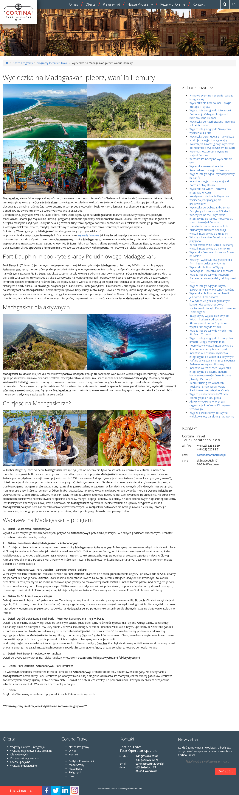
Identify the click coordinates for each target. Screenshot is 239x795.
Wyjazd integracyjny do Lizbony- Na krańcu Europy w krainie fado (211, 340)
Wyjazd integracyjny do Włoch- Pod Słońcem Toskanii (211, 332)
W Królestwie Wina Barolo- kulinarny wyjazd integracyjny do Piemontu (211, 246)
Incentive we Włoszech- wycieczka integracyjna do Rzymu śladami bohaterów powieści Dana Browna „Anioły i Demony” (211, 373)
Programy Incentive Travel (52, 63)
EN (234, 4)
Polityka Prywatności (81, 761)
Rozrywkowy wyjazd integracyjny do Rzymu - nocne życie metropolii (211, 347)
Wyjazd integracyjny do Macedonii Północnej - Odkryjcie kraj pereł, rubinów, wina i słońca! (210, 114)
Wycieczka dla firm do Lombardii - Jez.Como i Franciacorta (210, 295)
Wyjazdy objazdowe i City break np (31, 750)
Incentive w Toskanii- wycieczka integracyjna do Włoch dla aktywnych (212, 354)
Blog (71, 776)
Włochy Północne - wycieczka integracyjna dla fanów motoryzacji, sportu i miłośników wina (211, 218)
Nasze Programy (140, 4)
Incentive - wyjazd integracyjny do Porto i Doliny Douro (210, 183)
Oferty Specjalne (20, 762)
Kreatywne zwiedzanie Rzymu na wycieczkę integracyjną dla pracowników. (209, 199)
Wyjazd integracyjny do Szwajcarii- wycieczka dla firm (210, 131)
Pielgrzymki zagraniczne (24, 758)
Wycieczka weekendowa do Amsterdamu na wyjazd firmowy (209, 168)
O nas (73, 4)
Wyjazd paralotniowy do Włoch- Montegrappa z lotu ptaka (209, 396)
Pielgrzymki (111, 4)
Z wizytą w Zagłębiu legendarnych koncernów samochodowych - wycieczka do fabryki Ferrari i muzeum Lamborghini (213, 306)
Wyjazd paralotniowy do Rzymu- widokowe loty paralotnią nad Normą (212, 414)
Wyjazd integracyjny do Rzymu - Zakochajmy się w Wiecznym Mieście (212, 287)
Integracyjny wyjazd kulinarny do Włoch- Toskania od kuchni (209, 317)
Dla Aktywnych (19, 754)
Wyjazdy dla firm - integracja (27, 747)
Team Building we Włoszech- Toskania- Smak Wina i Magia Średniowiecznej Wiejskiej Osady (209, 386)
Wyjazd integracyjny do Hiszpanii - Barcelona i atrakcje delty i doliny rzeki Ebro (213, 278)
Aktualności (76, 768)
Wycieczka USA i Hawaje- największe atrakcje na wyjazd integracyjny (212, 138)
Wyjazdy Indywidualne (23, 765)
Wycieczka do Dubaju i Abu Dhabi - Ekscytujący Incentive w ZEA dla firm (211, 209)
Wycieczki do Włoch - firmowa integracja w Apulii (208, 190)
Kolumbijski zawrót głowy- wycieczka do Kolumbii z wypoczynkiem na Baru (212, 145)
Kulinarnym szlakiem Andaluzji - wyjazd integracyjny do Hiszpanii (209, 231)
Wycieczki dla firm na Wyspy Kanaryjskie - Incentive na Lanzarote (211, 269)
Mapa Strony (76, 765)
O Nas (72, 750)
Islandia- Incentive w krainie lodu (209, 226)
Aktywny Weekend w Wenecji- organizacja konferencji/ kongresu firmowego (210, 405)
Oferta (90, 4)
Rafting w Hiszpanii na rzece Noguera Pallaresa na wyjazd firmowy (212, 362)
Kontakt (198, 4)
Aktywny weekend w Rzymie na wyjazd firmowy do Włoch (208, 325)
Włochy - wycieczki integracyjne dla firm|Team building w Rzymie (211, 261)
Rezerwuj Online (172, 4)
